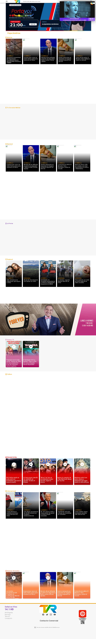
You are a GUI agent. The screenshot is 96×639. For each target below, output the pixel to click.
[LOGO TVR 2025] (17, 1)
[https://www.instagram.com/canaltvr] (51, 615)
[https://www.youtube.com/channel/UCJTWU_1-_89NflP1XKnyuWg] (55, 615)
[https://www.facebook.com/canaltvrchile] (43, 615)
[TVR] (7, 1)
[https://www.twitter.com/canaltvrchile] (47, 615)
